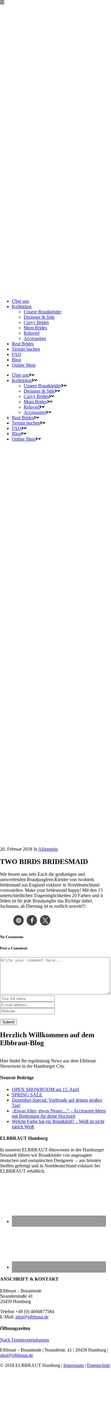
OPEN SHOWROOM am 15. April (45, 1089)
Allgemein (48, 849)
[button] (18, 920)
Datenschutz (98, 1365)
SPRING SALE (27, 1094)
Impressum (73, 1365)
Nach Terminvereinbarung (24, 1339)
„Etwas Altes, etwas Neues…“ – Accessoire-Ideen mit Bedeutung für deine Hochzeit (59, 1113)
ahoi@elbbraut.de (32, 1316)
